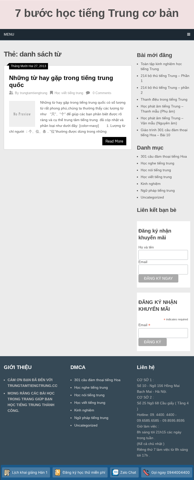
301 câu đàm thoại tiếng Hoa (164, 156)
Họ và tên (146, 247)
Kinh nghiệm (151, 184)
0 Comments (102, 93)
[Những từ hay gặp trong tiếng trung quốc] (22, 113)
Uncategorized (152, 197)
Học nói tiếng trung (156, 170)
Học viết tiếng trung (69, 93)
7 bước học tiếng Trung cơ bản (97, 13)
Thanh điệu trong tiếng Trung (164, 99)
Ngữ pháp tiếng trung (158, 190)
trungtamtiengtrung (33, 93)
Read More (114, 141)
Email (142, 262)
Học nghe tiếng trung (157, 163)
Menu (9, 34)
